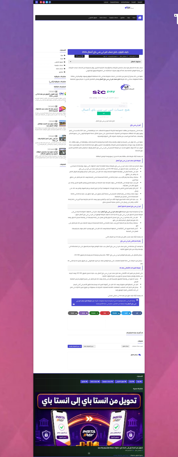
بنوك (128, 17)
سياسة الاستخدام (125, 2)
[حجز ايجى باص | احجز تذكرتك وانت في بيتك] (62, 138)
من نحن (106, 2)
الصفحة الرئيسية (113, 56)
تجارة (134, 17)
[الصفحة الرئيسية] (140, 17)
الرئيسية (140, 2)
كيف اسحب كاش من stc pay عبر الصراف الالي (119, 236)
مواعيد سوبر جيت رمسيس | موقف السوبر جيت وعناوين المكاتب (47, 152)
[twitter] (47, 2)
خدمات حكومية (113, 17)
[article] (87, 323)
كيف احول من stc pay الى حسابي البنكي (121, 295)
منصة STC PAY (113, 168)
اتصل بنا (133, 2)
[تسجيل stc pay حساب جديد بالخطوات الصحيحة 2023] (62, 108)
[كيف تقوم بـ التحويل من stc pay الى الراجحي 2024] (62, 93)
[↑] (89, 453)
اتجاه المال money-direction (120, 455)
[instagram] (44, 2)
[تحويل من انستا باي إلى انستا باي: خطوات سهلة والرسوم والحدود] (89, 419)
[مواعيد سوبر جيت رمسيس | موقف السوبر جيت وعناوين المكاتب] (62, 151)
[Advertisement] (89, 34)
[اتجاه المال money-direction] (129, 8)
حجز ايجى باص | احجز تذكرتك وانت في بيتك (48, 139)
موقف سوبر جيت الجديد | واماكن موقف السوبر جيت (48, 124)
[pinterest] (41, 2)
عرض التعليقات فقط (88, 346)
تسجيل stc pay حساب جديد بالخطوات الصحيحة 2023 (47, 109)
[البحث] (36, 2)
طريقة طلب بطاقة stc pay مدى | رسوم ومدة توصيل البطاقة (114, 156)
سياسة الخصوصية (114, 2)
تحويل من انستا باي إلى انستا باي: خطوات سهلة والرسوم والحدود (120, 447)
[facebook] (49, 2)
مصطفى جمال (138, 450)
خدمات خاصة (103, 17)
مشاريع (123, 17)
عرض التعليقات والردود (74, 346)
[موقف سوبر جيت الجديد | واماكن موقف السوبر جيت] (62, 123)
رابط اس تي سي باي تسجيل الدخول (119, 217)
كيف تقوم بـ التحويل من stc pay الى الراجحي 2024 (47, 95)
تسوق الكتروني (92, 17)
